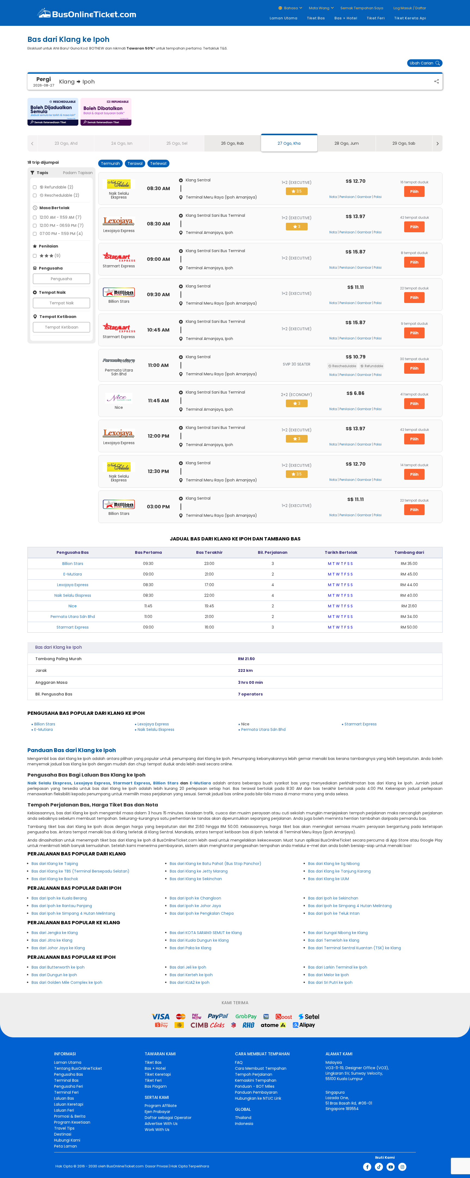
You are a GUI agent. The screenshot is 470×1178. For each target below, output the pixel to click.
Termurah (110, 163)
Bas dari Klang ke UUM (328, 879)
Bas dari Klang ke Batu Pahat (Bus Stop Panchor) (215, 863)
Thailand (243, 1117)
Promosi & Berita (69, 1116)
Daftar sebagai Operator (168, 1117)
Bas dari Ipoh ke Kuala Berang (59, 898)
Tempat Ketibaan (61, 327)
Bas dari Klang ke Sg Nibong (334, 863)
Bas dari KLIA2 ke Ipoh (189, 982)
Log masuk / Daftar (409, 8)
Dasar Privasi (156, 1166)
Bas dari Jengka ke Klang (55, 932)
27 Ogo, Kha (289, 143)
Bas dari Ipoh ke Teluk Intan (334, 913)
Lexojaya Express (72, 585)
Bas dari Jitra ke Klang (52, 940)
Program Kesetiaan (72, 1122)
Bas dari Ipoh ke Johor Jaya (195, 905)
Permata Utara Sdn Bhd (73, 616)
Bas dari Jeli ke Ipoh (188, 967)
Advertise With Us (161, 1123)
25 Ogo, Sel (176, 143)
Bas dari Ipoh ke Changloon (195, 898)
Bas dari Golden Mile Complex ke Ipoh (67, 982)
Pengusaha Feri (68, 1086)
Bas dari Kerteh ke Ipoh (191, 975)
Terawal (135, 163)
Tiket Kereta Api (410, 18)
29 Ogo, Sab (403, 143)
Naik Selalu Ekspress (72, 595)
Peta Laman (65, 1146)
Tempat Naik (62, 303)
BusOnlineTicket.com (125, 1166)
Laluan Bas (64, 1098)
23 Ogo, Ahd (66, 143)
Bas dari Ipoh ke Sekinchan (333, 898)
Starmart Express (73, 627)
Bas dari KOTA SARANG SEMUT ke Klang (206, 932)
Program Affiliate (161, 1105)
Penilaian (347, 197)
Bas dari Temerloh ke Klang (333, 940)
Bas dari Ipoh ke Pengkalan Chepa (202, 913)
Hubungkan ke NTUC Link (258, 1098)
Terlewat (158, 163)
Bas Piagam (156, 1086)
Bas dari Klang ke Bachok (55, 879)
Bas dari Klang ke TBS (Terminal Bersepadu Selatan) (80, 871)
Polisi (378, 197)
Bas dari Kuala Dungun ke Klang (199, 940)
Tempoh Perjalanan (253, 1074)
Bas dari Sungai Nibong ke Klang (338, 932)
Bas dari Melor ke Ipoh (328, 975)
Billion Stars (72, 563)
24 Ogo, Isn (121, 143)
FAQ (239, 1062)
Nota (333, 197)
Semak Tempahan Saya (362, 8)
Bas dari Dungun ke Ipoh (54, 975)
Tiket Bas (316, 18)
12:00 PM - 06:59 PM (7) (62, 225)
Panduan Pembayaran (256, 1092)
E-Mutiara (72, 574)
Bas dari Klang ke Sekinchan (196, 879)
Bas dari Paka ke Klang (190, 948)
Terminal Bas (66, 1080)
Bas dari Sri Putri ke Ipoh (330, 982)
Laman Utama (284, 18)
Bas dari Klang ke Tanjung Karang (339, 871)
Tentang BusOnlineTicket (78, 1068)
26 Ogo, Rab (232, 143)
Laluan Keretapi (68, 1104)
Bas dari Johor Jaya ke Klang (58, 948)
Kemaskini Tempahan (255, 1080)
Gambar (364, 197)
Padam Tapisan (78, 172)
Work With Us (157, 1129)
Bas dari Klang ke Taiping (55, 863)
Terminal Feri (66, 1092)
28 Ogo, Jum (347, 143)
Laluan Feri (64, 1110)
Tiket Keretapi (158, 1074)
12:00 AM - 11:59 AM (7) (61, 217)
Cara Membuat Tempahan (260, 1068)
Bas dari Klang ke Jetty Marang (199, 871)
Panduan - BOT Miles (254, 1086)
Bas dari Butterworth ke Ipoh (58, 967)
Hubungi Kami (67, 1140)
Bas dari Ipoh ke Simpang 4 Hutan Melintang (73, 913)
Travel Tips (64, 1128)
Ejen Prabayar (157, 1111)
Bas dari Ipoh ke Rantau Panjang (62, 905)
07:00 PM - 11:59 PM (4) (61, 233)
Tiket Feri (376, 18)
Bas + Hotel (346, 18)
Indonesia (244, 1123)
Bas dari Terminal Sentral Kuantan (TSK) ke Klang (354, 948)
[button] (52, 112)
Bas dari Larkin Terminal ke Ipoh (337, 967)
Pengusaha (61, 279)
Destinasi (62, 1134)
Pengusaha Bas (68, 1074)
